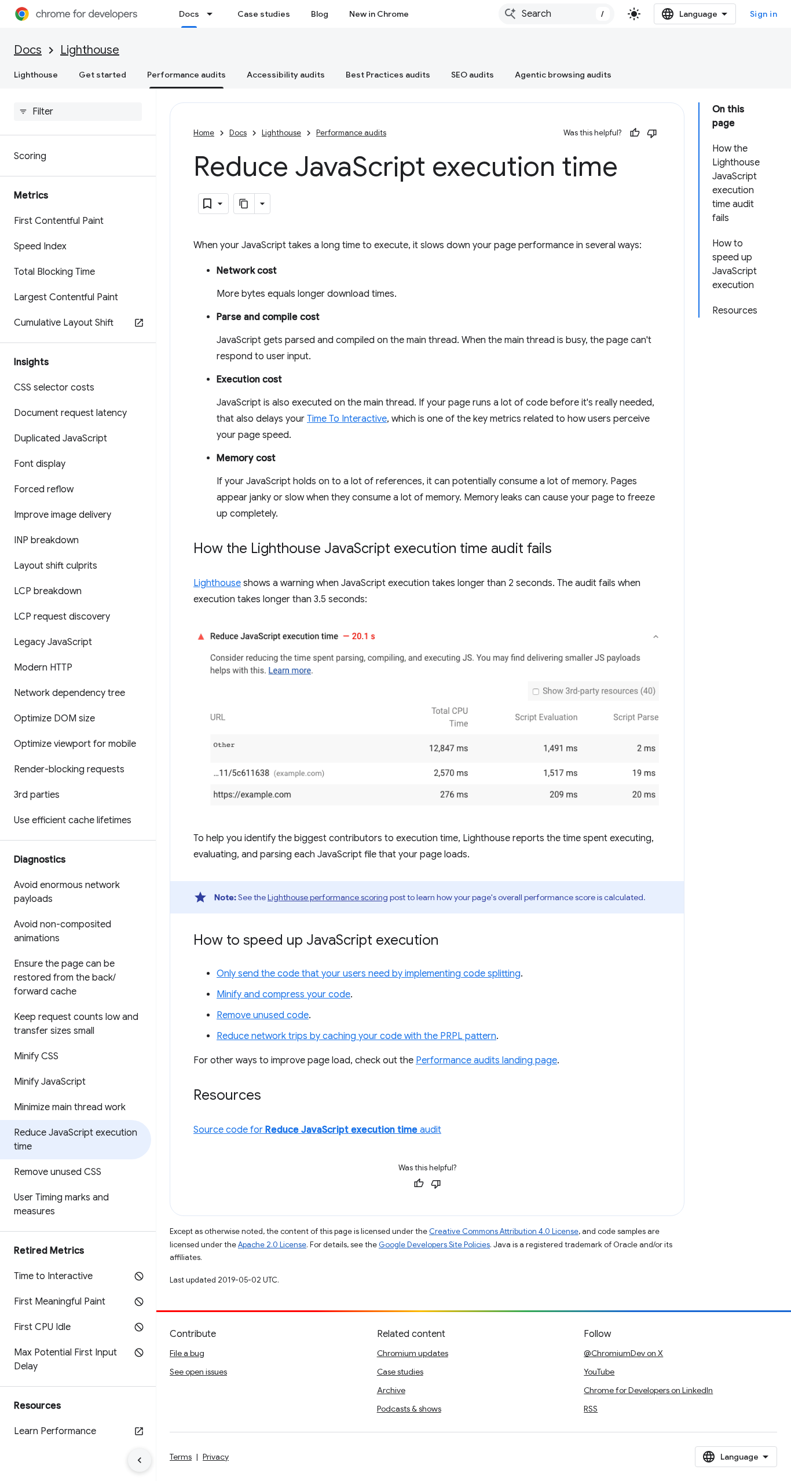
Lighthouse (89, 50)
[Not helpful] (652, 133)
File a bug (187, 1353)
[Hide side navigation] (139, 1460)
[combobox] (556, 13)
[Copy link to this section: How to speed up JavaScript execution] (450, 941)
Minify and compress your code (283, 994)
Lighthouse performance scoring (328, 897)
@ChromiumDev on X (623, 1353)
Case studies (263, 14)
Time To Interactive (347, 419)
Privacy (216, 1456)
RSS (591, 1408)
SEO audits (472, 74)
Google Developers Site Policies (434, 1245)
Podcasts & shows (409, 1408)
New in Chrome (379, 14)
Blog (319, 14)
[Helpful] (634, 133)
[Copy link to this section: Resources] (272, 1096)
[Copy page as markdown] (244, 203)
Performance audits (186, 74)
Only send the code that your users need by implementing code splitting (369, 973)
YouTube (599, 1371)
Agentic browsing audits (563, 74)
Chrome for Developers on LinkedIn (648, 1390)
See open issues (198, 1371)
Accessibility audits (286, 74)
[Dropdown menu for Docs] (213, 14)
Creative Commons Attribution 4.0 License (503, 1231)
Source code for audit (317, 1130)
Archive (391, 1390)
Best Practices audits (388, 74)
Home (203, 133)
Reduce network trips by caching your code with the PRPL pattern (356, 1036)
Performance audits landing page (486, 1060)
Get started (102, 74)
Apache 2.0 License (272, 1245)
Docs (189, 14)
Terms (181, 1456)
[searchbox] (78, 111)
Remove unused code (263, 1015)
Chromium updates (412, 1353)
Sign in (764, 14)
